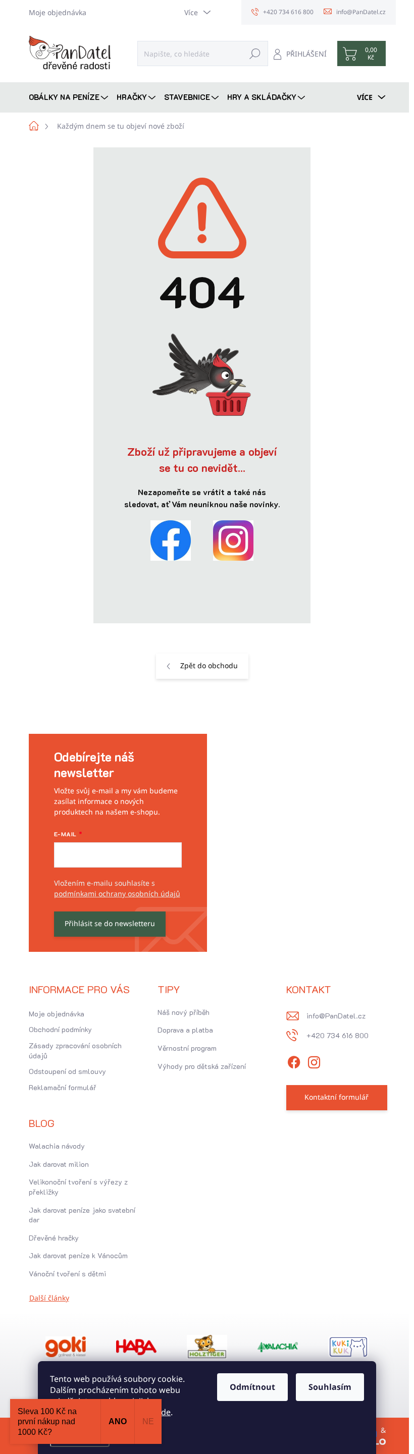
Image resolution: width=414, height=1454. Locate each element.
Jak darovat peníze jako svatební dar (82, 1215)
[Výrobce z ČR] (277, 1347)
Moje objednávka (57, 12)
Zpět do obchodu (209, 665)
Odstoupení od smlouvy (67, 1071)
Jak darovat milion (59, 1164)
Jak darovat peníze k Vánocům (78, 1255)
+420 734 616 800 (337, 1035)
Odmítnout (252, 1386)
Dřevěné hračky (54, 1238)
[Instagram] (314, 1060)
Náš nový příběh (184, 1012)
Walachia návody (57, 1146)
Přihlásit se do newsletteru (110, 923)
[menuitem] (70, 97)
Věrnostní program (187, 1048)
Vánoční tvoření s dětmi (67, 1273)
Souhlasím (329, 1386)
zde (164, 1412)
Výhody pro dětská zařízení (202, 1066)
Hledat (255, 53)
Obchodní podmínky (60, 1029)
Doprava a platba (185, 1030)
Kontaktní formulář (336, 1097)
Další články (49, 1298)
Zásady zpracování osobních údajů (75, 1050)
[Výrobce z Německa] (65, 1347)
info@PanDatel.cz (336, 1015)
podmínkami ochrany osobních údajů (117, 893)
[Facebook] (293, 1060)
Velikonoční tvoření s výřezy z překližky (78, 1187)
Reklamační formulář (62, 1087)
